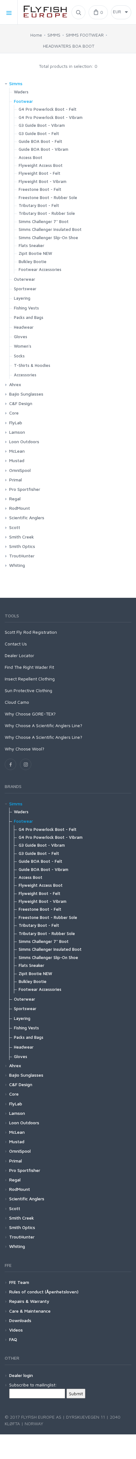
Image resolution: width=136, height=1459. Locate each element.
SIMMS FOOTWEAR (85, 35)
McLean (17, 451)
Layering (22, 298)
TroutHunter (21, 555)
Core (14, 412)
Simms (15, 83)
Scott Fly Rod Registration (31, 632)
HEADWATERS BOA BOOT (68, 46)
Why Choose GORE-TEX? (30, 713)
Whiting (17, 565)
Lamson (17, 432)
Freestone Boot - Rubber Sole (48, 197)
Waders (21, 91)
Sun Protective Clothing (28, 690)
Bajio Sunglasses (26, 394)
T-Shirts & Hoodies (32, 365)
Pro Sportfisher (24, 489)
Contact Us (16, 643)
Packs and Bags (28, 317)
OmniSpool (20, 470)
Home (36, 35)
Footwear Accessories (40, 269)
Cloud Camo (17, 702)
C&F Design (20, 403)
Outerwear (24, 279)
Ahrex (15, 384)
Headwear (24, 327)
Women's (22, 346)
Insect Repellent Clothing (30, 678)
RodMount (19, 508)
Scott (14, 527)
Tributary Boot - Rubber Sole (47, 213)
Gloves (20, 336)
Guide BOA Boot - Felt (40, 141)
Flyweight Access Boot (41, 165)
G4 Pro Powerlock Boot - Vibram (51, 117)
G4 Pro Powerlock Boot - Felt (48, 109)
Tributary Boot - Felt (39, 205)
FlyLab (15, 422)
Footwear (23, 101)
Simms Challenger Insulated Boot (50, 229)
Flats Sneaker (31, 245)
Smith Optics (22, 546)
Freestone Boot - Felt (40, 189)
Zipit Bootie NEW (35, 253)
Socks (19, 355)
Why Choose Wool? (24, 748)
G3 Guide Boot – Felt (39, 133)
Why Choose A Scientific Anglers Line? (43, 725)
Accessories (25, 374)
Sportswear (25, 288)
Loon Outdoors (24, 441)
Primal (15, 479)
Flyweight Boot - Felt (39, 173)
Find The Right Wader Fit (29, 667)
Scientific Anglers (26, 517)
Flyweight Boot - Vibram (42, 181)
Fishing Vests (26, 307)
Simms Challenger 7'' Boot (44, 221)
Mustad (16, 460)
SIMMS (53, 35)
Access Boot (30, 157)
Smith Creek (21, 536)
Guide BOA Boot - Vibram (43, 149)
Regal (15, 498)
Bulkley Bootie (32, 261)
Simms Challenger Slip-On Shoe (48, 237)
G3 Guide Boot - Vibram (42, 125)
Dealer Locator (19, 655)
